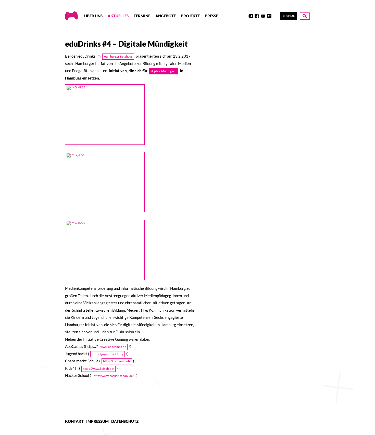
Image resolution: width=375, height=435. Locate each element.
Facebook (257, 16)
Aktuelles (118, 16)
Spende (289, 16)
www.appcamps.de (113, 347)
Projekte (190, 16)
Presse (211, 16)
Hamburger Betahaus (118, 56)
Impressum (97, 421)
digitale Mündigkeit (164, 71)
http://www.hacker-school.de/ (114, 376)
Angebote (165, 16)
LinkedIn (275, 16)
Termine (142, 16)
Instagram (250, 16)
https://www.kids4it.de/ (98, 369)
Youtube (263, 16)
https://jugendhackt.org (107, 354)
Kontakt (74, 421)
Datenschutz (125, 421)
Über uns (93, 16)
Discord (244, 16)
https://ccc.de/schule (116, 361)
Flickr (269, 16)
